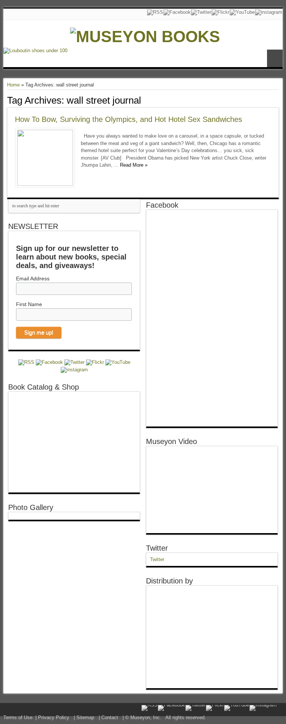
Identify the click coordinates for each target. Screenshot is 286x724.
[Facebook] (177, 12)
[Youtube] (242, 12)
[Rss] (155, 12)
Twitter (157, 548)
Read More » (133, 165)
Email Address (33, 278)
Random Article (275, 58)
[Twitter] (201, 12)
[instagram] (268, 12)
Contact (109, 717)
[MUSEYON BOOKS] (145, 36)
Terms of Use (17, 717)
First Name (29, 304)
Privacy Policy (53, 717)
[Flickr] (220, 12)
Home (13, 85)
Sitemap (85, 717)
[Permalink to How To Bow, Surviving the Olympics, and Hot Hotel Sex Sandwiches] (45, 184)
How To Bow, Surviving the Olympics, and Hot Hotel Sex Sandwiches (128, 119)
